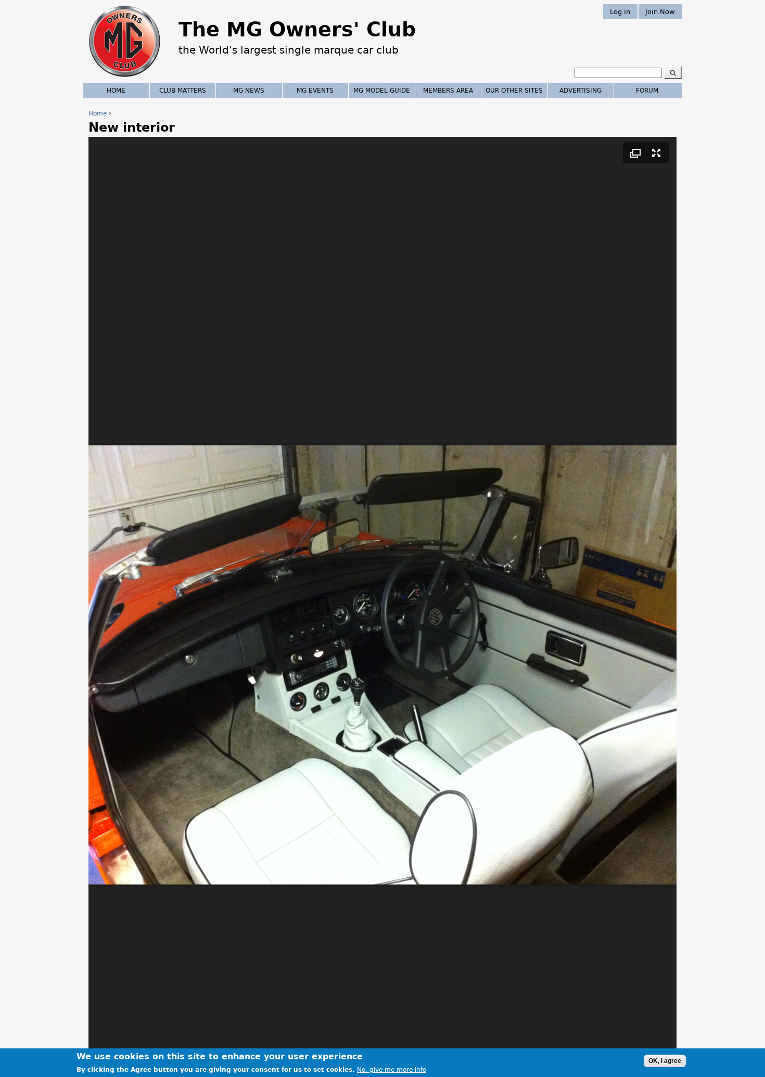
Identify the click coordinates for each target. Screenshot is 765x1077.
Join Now (660, 11)
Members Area (448, 90)
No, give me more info (391, 1069)
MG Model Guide (381, 90)
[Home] (124, 78)
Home (97, 113)
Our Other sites (514, 90)
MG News (248, 90)
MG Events (315, 90)
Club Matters (182, 90)
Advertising (580, 90)
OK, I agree (664, 1061)
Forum (647, 90)
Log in (620, 11)
